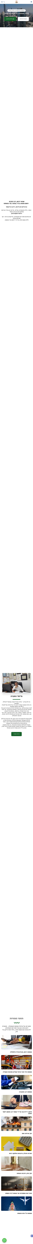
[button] (31, 2)
